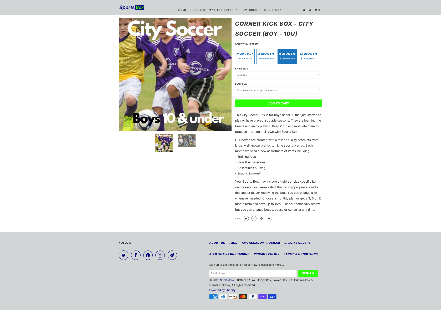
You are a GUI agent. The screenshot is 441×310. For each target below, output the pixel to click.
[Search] (310, 10)
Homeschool (251, 9)
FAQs (233, 242)
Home (182, 9)
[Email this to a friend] (269, 218)
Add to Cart (278, 103)
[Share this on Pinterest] (261, 218)
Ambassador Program (261, 242)
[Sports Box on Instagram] (161, 255)
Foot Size (241, 83)
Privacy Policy (267, 254)
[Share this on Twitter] (246, 218)
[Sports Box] (136, 7)
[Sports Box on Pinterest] (149, 255)
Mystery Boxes (222, 9)
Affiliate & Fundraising (229, 254)
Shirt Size (241, 68)
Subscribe (198, 9)
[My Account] (304, 10)
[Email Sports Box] (173, 255)
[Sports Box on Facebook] (136, 255)
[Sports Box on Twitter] (124, 255)
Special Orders (297, 242)
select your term (246, 44)
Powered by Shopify (222, 290)
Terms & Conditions (301, 254)
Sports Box (227, 280)
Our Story (272, 9)
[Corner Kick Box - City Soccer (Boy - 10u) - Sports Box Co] (175, 74)
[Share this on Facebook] (253, 218)
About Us (217, 242)
